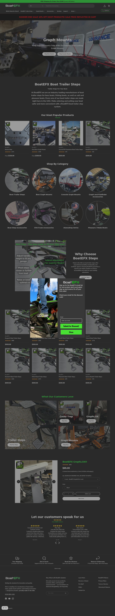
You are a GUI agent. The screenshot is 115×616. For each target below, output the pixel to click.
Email (61, 317)
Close (71, 332)
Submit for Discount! (71, 326)
